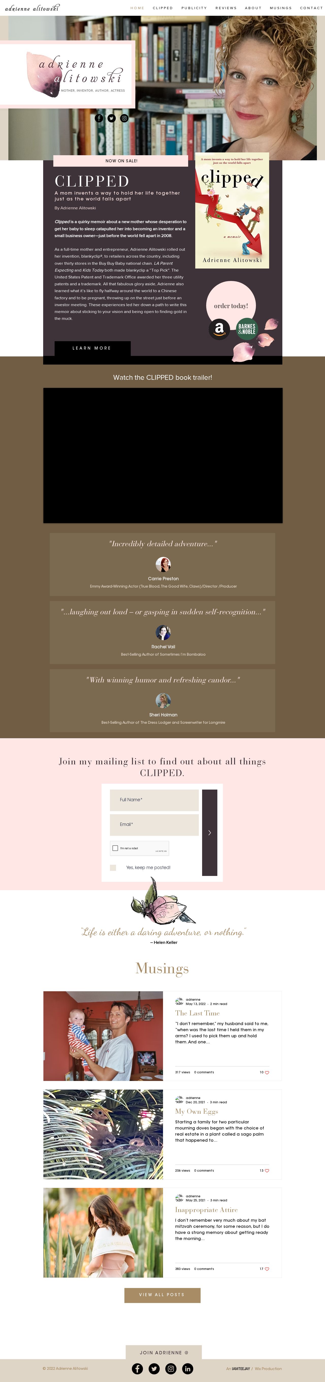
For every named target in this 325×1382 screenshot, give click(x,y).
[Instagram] (124, 118)
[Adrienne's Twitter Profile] (154, 1368)
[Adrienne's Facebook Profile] (137, 1368)
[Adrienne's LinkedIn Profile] (187, 1368)
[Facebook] (99, 118)
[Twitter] (111, 118)
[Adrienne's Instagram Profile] (170, 1368)
